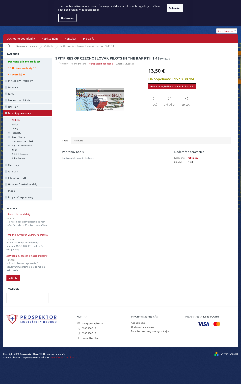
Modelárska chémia (19, 100)
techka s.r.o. (71, 357)
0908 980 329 (89, 328)
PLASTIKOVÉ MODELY (20, 80)
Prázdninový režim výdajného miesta (27, 234)
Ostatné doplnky (19, 154)
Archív (13, 278)
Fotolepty (16, 132)
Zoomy (14, 128)
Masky (14, 124)
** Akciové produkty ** (22, 68)
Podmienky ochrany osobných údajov (150, 331)
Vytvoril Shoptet (229, 353)
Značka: (125, 63)
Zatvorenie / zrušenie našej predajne (27, 255)
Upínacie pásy (18, 158)
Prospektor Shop (90, 337)
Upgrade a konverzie (21, 145)
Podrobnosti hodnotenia (100, 63)
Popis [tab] (65, 140)
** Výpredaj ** (16, 74)
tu (98, 9)
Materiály (13, 164)
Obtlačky (15, 120)
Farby (11, 93)
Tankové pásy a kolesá (22, 141)
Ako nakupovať (138, 322)
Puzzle (11, 190)
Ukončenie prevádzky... (19, 214)
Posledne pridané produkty (24, 61)
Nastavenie (67, 17)
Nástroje (13, 106)
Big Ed (14, 149)
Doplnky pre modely (19, 113)
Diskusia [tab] (78, 140)
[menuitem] (20, 38)
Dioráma (13, 87)
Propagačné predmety (20, 197)
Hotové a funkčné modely (22, 184)
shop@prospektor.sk (92, 323)
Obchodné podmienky (142, 326)
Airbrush (13, 171)
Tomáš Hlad (57, 357)
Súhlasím (174, 8)
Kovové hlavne (18, 136)
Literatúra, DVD (17, 177)
